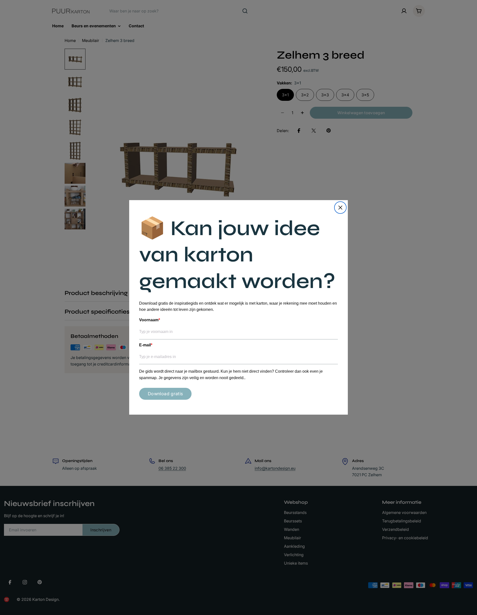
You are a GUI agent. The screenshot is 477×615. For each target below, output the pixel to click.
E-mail (145, 345)
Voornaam (149, 320)
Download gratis (165, 394)
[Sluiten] (340, 208)
